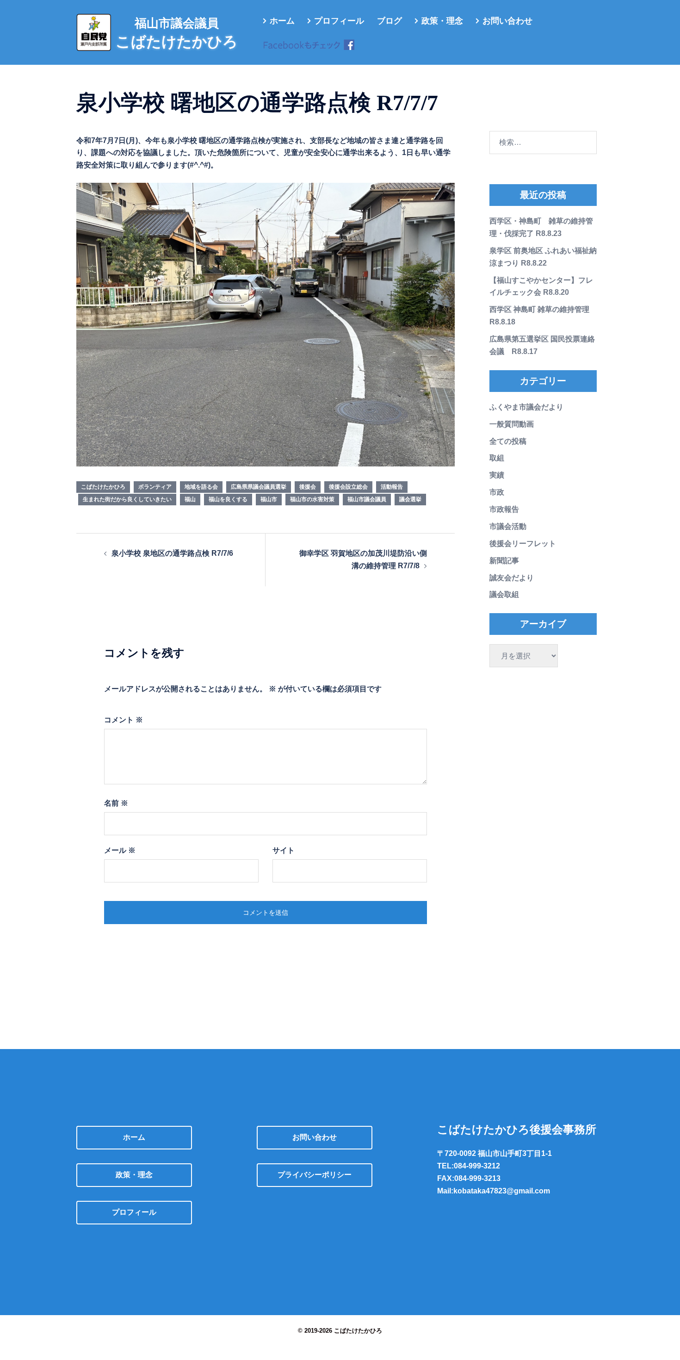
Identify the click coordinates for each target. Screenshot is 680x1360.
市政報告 (504, 509)
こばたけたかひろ (103, 487)
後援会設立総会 (348, 487)
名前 (116, 803)
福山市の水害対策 (312, 499)
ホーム (282, 20)
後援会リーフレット (522, 543)
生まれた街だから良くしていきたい (127, 499)
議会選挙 (410, 499)
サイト (283, 850)
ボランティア (155, 487)
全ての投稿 (507, 441)
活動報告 (392, 487)
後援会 (307, 487)
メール (120, 850)
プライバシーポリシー (315, 1175)
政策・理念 (442, 20)
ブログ (389, 20)
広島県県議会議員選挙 (258, 487)
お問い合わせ (507, 20)
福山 (190, 499)
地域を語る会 (201, 487)
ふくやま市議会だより (526, 407)
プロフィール (339, 20)
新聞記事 (504, 561)
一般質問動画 (511, 424)
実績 (496, 475)
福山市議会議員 (366, 499)
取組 (496, 458)
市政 (496, 492)
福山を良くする (228, 499)
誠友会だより (511, 578)
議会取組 (504, 594)
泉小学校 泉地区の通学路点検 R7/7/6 (172, 553)
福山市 (268, 499)
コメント (123, 720)
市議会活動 (507, 526)
